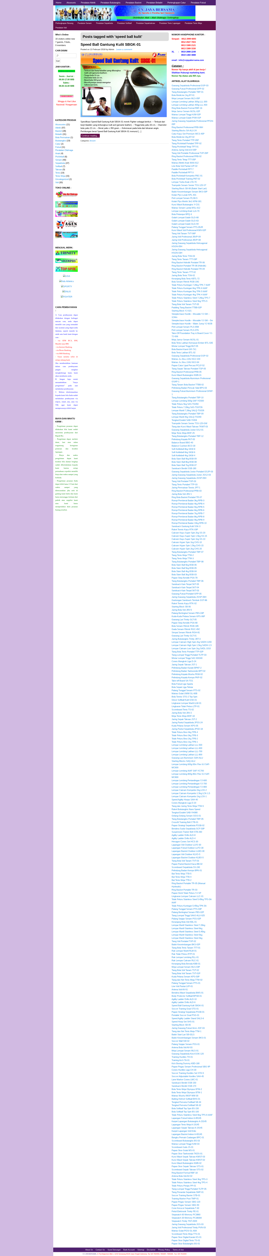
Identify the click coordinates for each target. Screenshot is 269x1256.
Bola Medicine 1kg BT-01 (183, 95)
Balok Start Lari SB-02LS (183, 1034)
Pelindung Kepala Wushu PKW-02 (187, 674)
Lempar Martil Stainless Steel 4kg (187, 938)
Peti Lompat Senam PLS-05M (185, 327)
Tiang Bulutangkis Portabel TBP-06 (187, 581)
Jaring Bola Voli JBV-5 (182, 610)
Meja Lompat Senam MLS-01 (185, 1050)
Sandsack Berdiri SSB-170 (184, 1086)
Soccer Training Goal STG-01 (185, 1008)
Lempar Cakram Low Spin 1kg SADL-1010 (191, 648)
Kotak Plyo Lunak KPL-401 (184, 195)
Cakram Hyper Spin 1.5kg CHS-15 (187, 545)
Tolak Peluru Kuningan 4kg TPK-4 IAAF (189, 294)
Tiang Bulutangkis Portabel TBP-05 (187, 819)
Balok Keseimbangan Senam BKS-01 (189, 1038)
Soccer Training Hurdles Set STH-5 (188, 1073)
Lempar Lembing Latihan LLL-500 (187, 745)
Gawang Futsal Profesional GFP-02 (188, 89)
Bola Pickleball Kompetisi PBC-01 (187, 175)
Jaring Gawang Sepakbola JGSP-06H (189, 597)
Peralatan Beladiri (154, 2)
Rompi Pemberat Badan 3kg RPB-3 (188, 500)
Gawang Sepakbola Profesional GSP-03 (190, 85)
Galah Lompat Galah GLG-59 (185, 224)
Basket (58, 131)
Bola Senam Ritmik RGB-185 (185, 626)
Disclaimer (151, 1250)
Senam (58, 160)
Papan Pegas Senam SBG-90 (185, 1205)
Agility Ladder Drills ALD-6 (183, 1002)
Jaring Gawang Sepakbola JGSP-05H (189, 478)
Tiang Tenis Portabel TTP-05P (185, 140)
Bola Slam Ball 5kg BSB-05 (184, 568)
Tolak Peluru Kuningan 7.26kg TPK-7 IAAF (191, 285)
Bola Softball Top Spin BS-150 (185, 1108)
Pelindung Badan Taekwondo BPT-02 (188, 671)
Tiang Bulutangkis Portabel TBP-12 (187, 436)
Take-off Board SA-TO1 (182, 680)
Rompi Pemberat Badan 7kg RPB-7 (188, 513)
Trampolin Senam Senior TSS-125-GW (189, 423)
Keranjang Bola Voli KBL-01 (184, 922)
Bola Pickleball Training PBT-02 (186, 179)
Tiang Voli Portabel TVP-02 (184, 941)
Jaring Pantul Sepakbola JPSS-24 (187, 722)
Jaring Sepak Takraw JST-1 (184, 664)
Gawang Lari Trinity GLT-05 (184, 619)
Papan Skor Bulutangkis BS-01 (186, 1243)
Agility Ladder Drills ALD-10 (184, 999)
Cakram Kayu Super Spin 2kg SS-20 (188, 533)
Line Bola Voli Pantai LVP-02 (184, 166)
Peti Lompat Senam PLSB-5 (184, 198)
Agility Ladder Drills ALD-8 (183, 835)
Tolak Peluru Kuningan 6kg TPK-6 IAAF (189, 288)
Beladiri (93, 141)
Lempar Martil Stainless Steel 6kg (187, 928)
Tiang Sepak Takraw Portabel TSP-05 (189, 368)
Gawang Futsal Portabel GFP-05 (186, 594)
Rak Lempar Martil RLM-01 (184, 951)
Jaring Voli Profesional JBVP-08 (186, 240)
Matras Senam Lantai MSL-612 (186, 208)
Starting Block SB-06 (181, 606)
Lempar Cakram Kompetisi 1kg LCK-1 (189, 796)
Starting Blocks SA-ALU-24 (184, 130)
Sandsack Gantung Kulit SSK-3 (186, 526)
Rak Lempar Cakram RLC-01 (185, 960)
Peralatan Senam (85, 23)
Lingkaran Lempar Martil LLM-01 (186, 703)
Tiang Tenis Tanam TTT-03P (184, 259)
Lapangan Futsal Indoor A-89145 (186, 1118)
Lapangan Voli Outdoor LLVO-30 (186, 845)
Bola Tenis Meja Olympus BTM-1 (187, 1092)
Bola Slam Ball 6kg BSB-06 (184, 565)
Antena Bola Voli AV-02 (182, 1176)
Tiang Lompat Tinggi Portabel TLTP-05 (189, 1189)
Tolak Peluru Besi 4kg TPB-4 (185, 732)
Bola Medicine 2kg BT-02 (183, 137)
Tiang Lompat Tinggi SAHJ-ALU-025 (188, 915)
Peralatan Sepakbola (104, 23)
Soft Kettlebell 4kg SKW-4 (183, 455)
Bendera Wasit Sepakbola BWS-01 (187, 993)
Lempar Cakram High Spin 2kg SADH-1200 (192, 642)
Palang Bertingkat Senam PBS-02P (188, 912)
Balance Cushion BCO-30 (183, 446)
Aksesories (60, 124)
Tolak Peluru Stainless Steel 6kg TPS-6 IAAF (192, 1115)
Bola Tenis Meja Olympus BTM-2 (187, 1089)
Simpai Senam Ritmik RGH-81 (186, 632)
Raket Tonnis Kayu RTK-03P (185, 529)
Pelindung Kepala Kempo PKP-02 (187, 677)
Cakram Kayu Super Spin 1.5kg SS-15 (189, 536)
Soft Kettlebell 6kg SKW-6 (183, 452)
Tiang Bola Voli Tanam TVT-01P (186, 973)
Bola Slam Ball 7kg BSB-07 (184, 465)
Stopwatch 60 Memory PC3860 (186, 1214)
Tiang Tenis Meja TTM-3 (183, 558)
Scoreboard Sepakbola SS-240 (186, 867)
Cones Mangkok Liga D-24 (184, 661)
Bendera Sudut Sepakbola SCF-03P (188, 828)
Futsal (58, 147)
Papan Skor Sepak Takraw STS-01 (188, 1166)
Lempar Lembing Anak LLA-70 (185, 211)
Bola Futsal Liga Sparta (182, 684)
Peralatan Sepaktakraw (145, 23)
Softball (58, 166)
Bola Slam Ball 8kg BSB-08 (184, 462)
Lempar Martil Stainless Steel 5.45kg (188, 931)
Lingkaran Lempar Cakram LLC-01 (187, 896)
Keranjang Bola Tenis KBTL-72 (186, 278)
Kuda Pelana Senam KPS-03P (186, 976)
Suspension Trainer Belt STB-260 (187, 832)
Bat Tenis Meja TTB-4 (181, 877)
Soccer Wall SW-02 (180, 1041)
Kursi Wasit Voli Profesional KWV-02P (189, 230)
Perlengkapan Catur (176, 2)
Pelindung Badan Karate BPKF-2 (186, 668)
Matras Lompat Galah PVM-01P (186, 118)
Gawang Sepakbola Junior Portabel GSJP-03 (192, 471)
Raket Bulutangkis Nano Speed (186, 809)
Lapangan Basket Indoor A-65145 (187, 1134)
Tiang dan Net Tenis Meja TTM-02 (187, 980)
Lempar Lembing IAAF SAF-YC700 (188, 771)
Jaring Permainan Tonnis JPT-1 (186, 487)
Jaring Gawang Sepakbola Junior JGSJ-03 (191, 475)
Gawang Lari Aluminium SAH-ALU (187, 758)
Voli (57, 182)
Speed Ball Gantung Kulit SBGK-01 (111, 44)
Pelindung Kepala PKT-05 (183, 439)
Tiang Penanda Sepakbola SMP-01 (188, 1192)
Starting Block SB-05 (181, 1025)
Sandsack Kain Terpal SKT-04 (185, 587)
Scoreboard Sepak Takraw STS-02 (187, 1169)
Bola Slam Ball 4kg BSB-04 (184, 571)
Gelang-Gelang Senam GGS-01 (186, 816)
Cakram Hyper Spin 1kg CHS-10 (187, 542)
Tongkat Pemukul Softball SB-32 (186, 1105)
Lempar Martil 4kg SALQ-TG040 (186, 417)
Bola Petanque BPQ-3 (182, 214)
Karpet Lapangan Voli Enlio (184, 1131)
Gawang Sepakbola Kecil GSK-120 (188, 1054)
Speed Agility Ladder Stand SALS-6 (188, 1018)
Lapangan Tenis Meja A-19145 (185, 1124)
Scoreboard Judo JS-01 (182, 1147)
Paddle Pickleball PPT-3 (182, 172)
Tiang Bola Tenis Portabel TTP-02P (187, 651)
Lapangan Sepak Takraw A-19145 (187, 1128)
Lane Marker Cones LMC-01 (185, 1079)
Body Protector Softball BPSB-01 (187, 996)
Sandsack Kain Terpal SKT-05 (185, 584)
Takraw (58, 169)
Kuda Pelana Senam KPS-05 (185, 725)
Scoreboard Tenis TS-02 (183, 709)
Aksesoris (71, 2)
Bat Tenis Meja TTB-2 (181, 880)
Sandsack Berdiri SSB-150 (184, 1083)
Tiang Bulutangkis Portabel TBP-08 (187, 561)
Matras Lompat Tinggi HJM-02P (186, 114)
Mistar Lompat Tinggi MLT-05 (185, 346)
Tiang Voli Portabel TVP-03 (184, 481)
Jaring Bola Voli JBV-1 (182, 494)
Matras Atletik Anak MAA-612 (185, 163)
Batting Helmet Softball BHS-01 (186, 1099)
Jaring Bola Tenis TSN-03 (183, 256)
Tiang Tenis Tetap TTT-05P (184, 159)
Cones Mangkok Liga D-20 (184, 803)
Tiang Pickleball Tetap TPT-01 (185, 146)
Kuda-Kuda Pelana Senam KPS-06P (188, 616)
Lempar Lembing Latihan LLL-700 (187, 751)
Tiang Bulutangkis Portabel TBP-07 (187, 552)
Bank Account (129, 1250)
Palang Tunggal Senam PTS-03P (187, 909)
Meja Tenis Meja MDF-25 (183, 433)
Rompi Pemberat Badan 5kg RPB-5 (188, 507)
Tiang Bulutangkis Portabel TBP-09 (187, 413)
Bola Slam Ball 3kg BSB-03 (184, 574)
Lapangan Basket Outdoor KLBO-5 (188, 857)
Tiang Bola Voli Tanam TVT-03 (185, 861)
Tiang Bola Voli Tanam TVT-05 (185, 304)
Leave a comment (124, 49)
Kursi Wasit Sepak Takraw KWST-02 (188, 1160)
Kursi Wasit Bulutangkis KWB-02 (186, 1163)
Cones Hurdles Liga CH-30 (184, 1070)
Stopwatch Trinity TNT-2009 (184, 1221)
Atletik (58, 127)
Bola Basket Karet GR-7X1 (184, 349)
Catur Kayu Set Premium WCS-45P (188, 134)
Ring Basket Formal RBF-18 (185, 1173)
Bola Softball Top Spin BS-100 (185, 1111)
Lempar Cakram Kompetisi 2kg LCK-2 (189, 790)
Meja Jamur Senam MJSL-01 (185, 339)
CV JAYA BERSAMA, (90, 1254)
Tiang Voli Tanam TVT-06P (184, 233)
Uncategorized (62, 179)
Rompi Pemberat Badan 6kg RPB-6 (188, 510)
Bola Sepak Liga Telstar (182, 687)
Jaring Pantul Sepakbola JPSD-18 (187, 729)
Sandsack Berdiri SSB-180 (184, 468)
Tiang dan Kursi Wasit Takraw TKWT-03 (190, 426)
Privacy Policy (164, 1250)
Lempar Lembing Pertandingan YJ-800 (189, 787)
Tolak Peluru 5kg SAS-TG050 (185, 404)
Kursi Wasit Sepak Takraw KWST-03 (188, 1156)
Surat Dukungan (114, 1250)
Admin (111, 49)
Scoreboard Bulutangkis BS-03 (186, 1140)
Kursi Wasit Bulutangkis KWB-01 (186, 375)
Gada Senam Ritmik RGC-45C (186, 629)
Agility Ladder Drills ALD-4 (183, 838)
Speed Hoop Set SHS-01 (183, 1021)
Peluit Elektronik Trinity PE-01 (185, 1211)
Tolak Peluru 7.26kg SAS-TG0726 (187, 407)
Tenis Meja (60, 176)
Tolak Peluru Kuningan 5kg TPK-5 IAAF (189, 291)
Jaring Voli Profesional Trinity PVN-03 (189, 1227)
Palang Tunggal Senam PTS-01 (186, 983)
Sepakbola (60, 163)
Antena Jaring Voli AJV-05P (184, 150)
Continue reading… (90, 135)
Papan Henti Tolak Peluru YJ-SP (186, 893)
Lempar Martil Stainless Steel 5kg (187, 935)
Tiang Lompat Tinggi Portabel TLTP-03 (189, 655)
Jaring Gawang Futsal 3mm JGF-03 (188, 1028)
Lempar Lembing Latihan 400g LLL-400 (189, 105)
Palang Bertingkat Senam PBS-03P (188, 613)
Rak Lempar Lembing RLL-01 (185, 957)
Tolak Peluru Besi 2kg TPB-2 (185, 738)
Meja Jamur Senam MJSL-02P (186, 111)
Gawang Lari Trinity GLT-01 (184, 635)
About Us (89, 1250)
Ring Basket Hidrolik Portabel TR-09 (188, 269)
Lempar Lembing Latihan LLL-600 (187, 748)
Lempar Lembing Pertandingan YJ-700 (189, 783)
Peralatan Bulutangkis (110, 2)
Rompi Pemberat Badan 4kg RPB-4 (188, 503)
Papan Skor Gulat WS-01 (183, 1150)
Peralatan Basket (133, 2)
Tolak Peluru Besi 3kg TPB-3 (185, 735)
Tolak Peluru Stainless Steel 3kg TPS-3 (189, 1179)
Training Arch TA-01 (181, 1060)
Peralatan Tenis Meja (193, 23)
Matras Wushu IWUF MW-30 (185, 1095)
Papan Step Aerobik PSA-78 (184, 578)
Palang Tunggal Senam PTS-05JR (187, 227)
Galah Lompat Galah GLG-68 (185, 217)
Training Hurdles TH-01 (182, 1057)
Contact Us (100, 1250)
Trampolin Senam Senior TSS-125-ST (189, 185)
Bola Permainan (62, 137)
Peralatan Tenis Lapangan (169, 23)
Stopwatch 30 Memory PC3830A (187, 1218)
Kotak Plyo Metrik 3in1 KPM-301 (186, 201)
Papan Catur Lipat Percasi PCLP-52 (188, 365)
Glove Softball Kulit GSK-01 (184, 700)
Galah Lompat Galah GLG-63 (185, 220)
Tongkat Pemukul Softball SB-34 (186, 1102)
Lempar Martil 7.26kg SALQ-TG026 (188, 410)
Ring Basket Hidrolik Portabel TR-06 (188, 262)
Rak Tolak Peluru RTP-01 (183, 954)
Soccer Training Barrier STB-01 (186, 1195)
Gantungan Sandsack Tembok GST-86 (189, 600)
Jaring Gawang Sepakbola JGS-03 (187, 1224)
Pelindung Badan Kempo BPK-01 (187, 870)
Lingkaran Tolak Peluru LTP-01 (186, 706)
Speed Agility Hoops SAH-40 (185, 799)
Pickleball (59, 156)
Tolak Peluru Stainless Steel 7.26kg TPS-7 (191, 298)
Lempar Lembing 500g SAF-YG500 (188, 401)
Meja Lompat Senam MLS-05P (186, 98)
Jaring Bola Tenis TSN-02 (183, 275)
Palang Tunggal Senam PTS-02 (186, 690)
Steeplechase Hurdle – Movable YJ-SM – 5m (192, 320)
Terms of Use (178, 1250)
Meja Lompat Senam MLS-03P (186, 967)
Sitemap (140, 1250)
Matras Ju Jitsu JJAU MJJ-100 (186, 359)
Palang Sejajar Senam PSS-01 (186, 1044)
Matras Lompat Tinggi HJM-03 (185, 1144)
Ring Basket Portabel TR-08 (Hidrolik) (189, 265)
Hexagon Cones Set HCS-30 (185, 841)
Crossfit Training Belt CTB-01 (185, 822)
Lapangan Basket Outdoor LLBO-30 (188, 851)
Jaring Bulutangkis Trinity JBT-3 (186, 639)
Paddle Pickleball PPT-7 (182, 169)
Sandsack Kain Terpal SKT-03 (185, 590)
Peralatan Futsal (198, 2)
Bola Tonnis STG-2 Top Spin (184, 696)
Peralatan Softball (124, 23)
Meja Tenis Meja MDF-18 (183, 716)
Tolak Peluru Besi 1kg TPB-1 (185, 742)
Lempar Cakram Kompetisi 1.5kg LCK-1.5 (191, 793)
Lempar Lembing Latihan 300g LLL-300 (189, 101)
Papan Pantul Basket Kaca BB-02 (187, 864)
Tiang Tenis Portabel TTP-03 (184, 484)
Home (58, 2)
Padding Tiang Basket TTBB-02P (187, 307)
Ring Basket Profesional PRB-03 (186, 491)
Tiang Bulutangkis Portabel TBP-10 (187, 397)
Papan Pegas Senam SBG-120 (186, 1202)
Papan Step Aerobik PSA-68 (184, 623)
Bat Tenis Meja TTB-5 (181, 873)
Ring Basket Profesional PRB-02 (186, 156)
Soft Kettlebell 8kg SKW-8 (183, 449)
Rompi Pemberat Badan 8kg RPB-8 (188, 516)
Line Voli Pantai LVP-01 (182, 986)
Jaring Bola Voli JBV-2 (182, 713)
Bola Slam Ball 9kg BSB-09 (184, 458)
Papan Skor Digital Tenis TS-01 (186, 1240)
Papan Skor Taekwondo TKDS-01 (187, 1153)
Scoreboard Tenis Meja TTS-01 (186, 1234)
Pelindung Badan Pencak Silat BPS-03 (189, 388)
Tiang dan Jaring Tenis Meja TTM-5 (188, 806)
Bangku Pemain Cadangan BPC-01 (188, 1137)
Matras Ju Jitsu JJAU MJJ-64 (185, 362)
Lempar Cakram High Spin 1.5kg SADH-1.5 (192, 645)
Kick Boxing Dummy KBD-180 (186, 1063)
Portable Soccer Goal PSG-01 (185, 1015)
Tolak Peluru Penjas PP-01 (184, 1185)
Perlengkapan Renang (64, 23)
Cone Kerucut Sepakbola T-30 (185, 1208)
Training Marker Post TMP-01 (185, 1198)
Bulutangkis (60, 140)
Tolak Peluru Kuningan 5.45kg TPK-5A (189, 906)
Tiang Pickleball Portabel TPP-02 (186, 143)
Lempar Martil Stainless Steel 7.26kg (188, 925)
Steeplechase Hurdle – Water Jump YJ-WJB (192, 323)
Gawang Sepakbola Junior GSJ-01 (187, 430)
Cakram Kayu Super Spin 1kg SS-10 (188, 539)
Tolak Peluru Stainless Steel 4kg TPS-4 (189, 1182)
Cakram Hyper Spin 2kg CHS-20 (187, 549)
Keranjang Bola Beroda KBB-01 (186, 963)
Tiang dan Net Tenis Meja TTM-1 (186, 1031)
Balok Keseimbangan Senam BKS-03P (189, 191)
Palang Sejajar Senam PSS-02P (186, 918)
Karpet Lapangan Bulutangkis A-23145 (189, 1121)
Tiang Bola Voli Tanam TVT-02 (185, 970)
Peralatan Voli (61, 28)
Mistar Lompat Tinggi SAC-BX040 (187, 658)
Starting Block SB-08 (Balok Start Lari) (189, 188)
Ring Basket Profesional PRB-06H (187, 127)
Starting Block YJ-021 (182, 311)
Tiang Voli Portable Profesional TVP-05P (190, 153)
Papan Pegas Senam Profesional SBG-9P (191, 1066)
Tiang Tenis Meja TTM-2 (183, 555)
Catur (57, 144)
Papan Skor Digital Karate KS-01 (186, 1237)
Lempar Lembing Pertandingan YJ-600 (189, 780)
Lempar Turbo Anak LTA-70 (184, 182)
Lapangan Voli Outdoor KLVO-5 (186, 854)
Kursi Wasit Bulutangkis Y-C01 (186, 204)
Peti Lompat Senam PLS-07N (185, 330)
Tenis (57, 173)
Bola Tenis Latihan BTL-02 (183, 352)
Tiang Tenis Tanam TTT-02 (184, 272)
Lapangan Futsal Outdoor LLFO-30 (187, 848)
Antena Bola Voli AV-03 (182, 1047)
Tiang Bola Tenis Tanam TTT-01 (186, 947)
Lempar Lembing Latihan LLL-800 (187, 754)
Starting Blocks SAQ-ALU (183, 761)
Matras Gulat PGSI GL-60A (184, 1230)
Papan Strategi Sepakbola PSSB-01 (188, 1012)
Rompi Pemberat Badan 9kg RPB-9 (188, 520)
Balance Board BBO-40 (182, 442)
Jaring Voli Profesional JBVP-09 (186, 236)
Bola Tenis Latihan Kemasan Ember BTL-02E (192, 343)
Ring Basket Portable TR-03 (184, 890)
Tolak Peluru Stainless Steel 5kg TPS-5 (189, 301)
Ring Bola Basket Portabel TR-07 (187, 497)
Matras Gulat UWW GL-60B (184, 693)
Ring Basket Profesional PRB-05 (186, 372)
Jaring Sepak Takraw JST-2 (184, 719)
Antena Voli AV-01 (180, 989)
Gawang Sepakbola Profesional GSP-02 (190, 356)
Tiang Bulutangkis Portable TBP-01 (187, 92)
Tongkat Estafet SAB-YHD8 (184, 420)
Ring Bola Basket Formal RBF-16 (187, 108)
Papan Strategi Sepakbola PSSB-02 (188, 825)
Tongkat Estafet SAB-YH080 (185, 812)
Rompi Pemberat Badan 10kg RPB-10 (189, 523)
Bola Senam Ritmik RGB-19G (185, 281)
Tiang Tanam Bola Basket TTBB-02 (188, 384)
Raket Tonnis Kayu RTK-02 (184, 603)
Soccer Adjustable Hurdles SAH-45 (188, 1076)
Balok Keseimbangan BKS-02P (186, 944)
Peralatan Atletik (88, 2)
